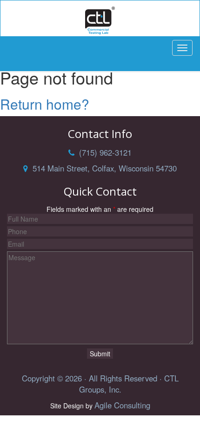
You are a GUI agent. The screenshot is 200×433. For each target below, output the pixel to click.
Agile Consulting (122, 405)
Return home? (44, 104)
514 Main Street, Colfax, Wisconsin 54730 (102, 168)
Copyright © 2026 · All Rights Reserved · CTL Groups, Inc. (100, 384)
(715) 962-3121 (103, 152)
